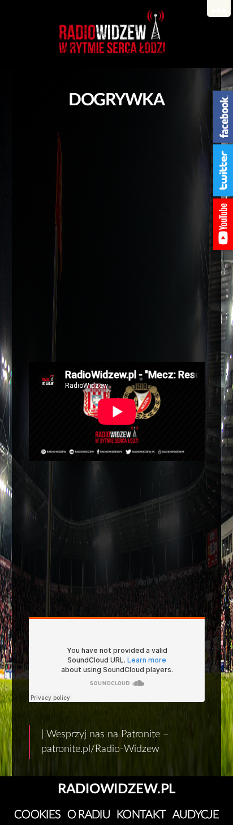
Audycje (195, 814)
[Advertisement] (116, 232)
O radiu (88, 814)
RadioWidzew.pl (116, 789)
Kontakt (141, 814)
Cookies (37, 814)
